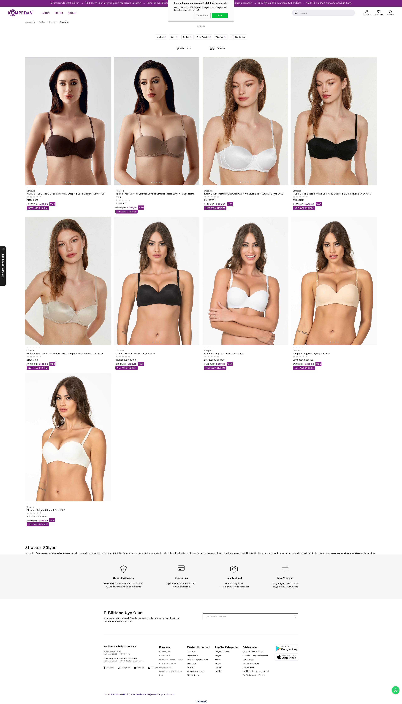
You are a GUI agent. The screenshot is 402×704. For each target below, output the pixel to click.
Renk (173, 37)
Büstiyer (219, 671)
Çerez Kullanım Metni (253, 652)
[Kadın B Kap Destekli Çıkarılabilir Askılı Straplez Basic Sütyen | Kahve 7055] (68, 121)
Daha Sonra (203, 15)
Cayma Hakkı (249, 667)
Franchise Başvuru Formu (171, 660)
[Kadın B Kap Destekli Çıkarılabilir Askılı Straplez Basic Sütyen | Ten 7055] (68, 281)
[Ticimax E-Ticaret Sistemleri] (201, 701)
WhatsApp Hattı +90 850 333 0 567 (120, 658)
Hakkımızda (164, 652)
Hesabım (191, 652)
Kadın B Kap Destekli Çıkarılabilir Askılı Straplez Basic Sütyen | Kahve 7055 (66, 193)
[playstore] (286, 648)
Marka (160, 37)
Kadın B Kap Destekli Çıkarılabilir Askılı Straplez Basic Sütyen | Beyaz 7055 (243, 193)
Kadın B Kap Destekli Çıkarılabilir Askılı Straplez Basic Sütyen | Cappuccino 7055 (154, 195)
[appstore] (286, 657)
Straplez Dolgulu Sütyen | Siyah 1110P (135, 353)
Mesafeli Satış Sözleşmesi (255, 656)
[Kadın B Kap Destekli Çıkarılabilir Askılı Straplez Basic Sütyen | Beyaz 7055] (245, 121)
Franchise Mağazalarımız (170, 671)
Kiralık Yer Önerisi (167, 663)
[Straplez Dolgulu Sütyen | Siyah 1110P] (156, 281)
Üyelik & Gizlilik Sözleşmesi (256, 671)
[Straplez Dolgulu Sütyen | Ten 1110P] (334, 281)
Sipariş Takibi (193, 675)
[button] (62, 182)
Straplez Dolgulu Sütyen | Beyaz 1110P (224, 353)
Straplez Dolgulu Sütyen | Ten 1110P (311, 353)
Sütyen (218, 656)
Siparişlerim (192, 656)
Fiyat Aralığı (202, 37)
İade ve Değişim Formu (197, 660)
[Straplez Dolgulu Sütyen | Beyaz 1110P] (245, 281)
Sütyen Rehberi (222, 652)
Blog (161, 675)
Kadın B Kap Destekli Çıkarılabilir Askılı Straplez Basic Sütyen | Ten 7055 (65, 353)
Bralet (218, 663)
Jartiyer (218, 667)
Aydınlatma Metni (251, 663)
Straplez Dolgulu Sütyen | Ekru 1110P (46, 510)
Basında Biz (164, 656)
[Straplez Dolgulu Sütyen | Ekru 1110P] (68, 437)
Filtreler (220, 37)
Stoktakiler (240, 37)
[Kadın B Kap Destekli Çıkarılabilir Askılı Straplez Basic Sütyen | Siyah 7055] (334, 121)
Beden (186, 37)
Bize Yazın (191, 663)
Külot (217, 660)
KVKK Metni (248, 660)
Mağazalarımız (165, 667)
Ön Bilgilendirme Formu (254, 675)
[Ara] (296, 13)
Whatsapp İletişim (195, 671)
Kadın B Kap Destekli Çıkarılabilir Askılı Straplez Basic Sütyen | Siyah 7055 (332, 193)
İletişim (190, 667)
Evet (219, 15)
